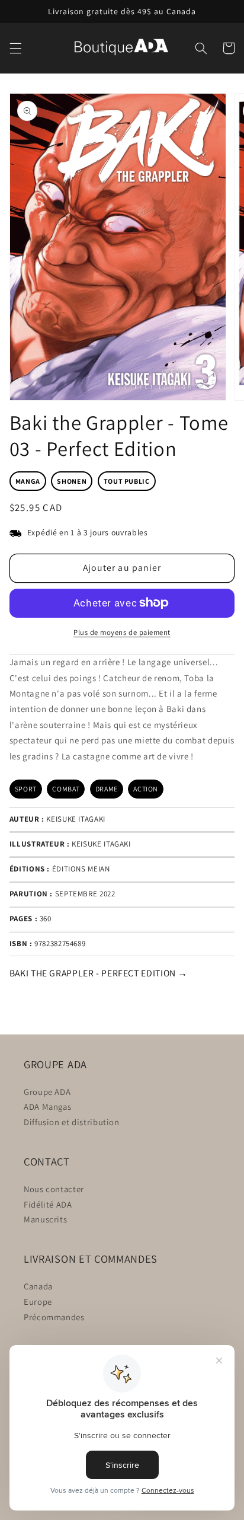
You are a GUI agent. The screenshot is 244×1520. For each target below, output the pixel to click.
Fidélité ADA (48, 1204)
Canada (38, 1286)
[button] (15, 48)
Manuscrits (45, 1219)
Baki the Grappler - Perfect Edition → (98, 973)
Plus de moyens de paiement (122, 632)
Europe (38, 1301)
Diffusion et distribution (72, 1122)
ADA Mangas (47, 1106)
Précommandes (54, 1317)
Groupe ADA (47, 1091)
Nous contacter (54, 1189)
